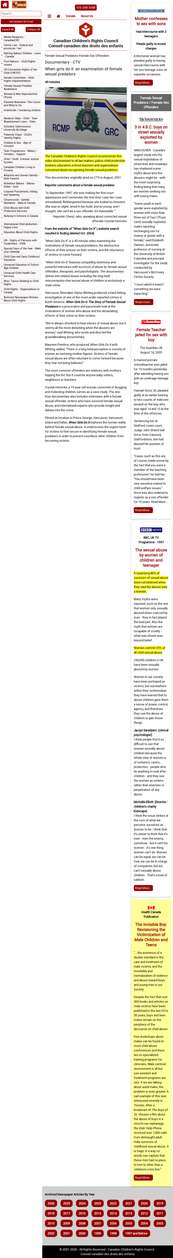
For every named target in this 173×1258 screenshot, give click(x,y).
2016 (82, 1213)
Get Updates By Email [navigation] (21, 21)
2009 (66, 1223)
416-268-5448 (85, 7)
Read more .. (143, 302)
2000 (82, 1233)
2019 (159, 1203)
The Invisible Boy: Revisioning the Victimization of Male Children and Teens (151, 934)
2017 (66, 1213)
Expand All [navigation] (8, 29)
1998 (113, 1233)
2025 (66, 1203)
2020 (144, 1203)
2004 (144, 1223)
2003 (159, 1223)
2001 (66, 1233)
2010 (51, 1223)
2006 (113, 1223)
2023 (97, 1203)
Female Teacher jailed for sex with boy (151, 334)
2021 (128, 1203)
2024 (82, 1203)
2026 (51, 1203)
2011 (159, 1213)
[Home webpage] (5, 4)
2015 (97, 1213)
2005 (128, 1223)
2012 (144, 1213)
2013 (128, 1213)
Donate (71, 16)
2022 (113, 1203)
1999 (97, 1233)
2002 (51, 1233)
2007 (97, 1223)
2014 (113, 1213)
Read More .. (143, 82)
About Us (87, 16)
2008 (82, 1223)
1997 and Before (136, 1233)
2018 (51, 1213)
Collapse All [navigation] (33, 29)
